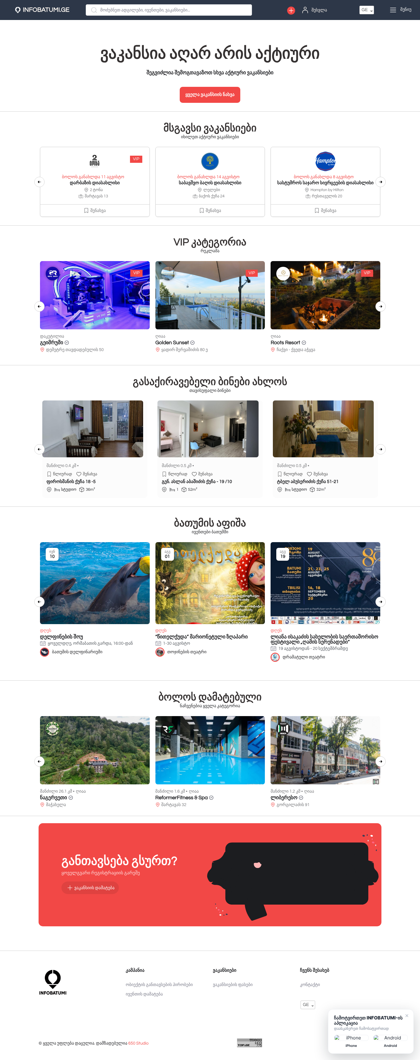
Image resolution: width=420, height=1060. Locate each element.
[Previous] (39, 182)
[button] (291, 10)
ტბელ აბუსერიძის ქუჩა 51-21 (308, 482)
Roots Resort (170, 342)
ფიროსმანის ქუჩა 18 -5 (71, 482)
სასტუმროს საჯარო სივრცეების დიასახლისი (325, 183)
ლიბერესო (284, 797)
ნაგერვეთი (53, 797)
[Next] (380, 182)
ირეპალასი (285, 342)
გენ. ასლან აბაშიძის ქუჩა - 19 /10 (197, 482)
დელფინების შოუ (61, 637)
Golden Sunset (57, 342)
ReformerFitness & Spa (181, 797)
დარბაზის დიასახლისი (95, 183)
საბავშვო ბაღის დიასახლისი (210, 183)
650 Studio (138, 1043)
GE (365, 10)
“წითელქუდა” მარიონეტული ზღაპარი (201, 637)
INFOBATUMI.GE (46, 10)
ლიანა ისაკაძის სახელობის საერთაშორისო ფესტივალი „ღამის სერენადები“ (324, 639)
